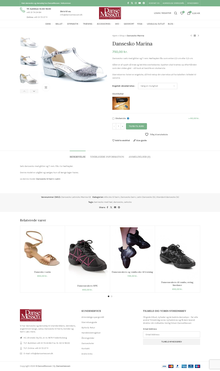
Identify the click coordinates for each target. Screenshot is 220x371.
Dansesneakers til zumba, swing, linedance (177, 284)
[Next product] (198, 36)
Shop (122, 35)
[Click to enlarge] (46, 87)
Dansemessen (63, 366)
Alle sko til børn (112, 197)
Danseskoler (87, 343)
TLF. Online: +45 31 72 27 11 (36, 348)
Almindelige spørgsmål (92, 317)
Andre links (87, 354)
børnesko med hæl (103, 202)
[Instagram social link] (136, 3)
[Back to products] (195, 36)
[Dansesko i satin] (43, 248)
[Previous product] (191, 36)
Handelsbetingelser (91, 332)
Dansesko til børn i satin (48, 179)
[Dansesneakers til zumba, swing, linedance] (177, 253)
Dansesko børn (128, 197)
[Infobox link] (35, 13)
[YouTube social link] (140, 3)
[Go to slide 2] (111, 296)
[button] (24, 91)
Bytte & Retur (88, 327)
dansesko (118, 202)
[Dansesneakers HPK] (87, 255)
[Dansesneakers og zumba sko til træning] (132, 248)
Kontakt (85, 348)
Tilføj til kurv (136, 126)
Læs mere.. (31, 331)
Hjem (114, 35)
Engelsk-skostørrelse (123, 86)
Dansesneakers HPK (87, 285)
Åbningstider (87, 338)
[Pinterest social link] (144, 3)
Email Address (150, 329)
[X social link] (132, 3)
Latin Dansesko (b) (146, 197)
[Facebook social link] (128, 3)
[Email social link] (115, 207)
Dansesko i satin (42, 272)
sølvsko (128, 202)
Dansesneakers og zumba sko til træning (132, 272)
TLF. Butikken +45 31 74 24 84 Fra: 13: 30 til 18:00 (47, 343)
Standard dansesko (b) (167, 197)
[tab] (78, 155)
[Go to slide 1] (108, 296)
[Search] (176, 13)
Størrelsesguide (89, 322)
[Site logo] (110, 13)
